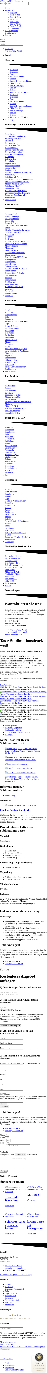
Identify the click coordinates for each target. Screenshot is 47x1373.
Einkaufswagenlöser (13, 397)
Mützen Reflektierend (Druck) (17, 181)
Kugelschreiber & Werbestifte (16, 241)
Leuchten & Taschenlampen (16, 244)
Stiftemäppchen (11, 266)
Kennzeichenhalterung (14, 154)
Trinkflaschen (10, 170)
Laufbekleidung (11, 512)
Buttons (8, 388)
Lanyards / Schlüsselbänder (21, 81)
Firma (2, 1135)
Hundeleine (9, 466)
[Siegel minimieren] (44, 1357)
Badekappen (10, 432)
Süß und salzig (11, 275)
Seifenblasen (10, 448)
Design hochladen (7, 1154)
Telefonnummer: (6, 1048)
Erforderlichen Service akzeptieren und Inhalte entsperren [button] (22, 1346)
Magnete (8, 404)
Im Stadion (9, 335)
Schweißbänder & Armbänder (17, 351)
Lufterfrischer (10, 159)
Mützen (8, 342)
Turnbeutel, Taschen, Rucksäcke (18, 537)
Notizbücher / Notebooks (15, 253)
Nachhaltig (14, 28)
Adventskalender (11, 214)
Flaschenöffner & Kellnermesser (18, 230)
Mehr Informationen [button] (8, 1342)
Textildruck (14, 22)
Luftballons (9, 337)
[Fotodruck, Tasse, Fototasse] (23, 698)
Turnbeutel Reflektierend (15, 195)
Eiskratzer (9, 141)
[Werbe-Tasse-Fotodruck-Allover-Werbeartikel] (23, 703)
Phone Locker (10, 255)
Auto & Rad (15, 15)
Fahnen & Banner (17, 76)
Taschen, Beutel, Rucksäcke (16, 268)
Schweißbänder (11, 445)
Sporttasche (9, 450)
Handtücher (9, 333)
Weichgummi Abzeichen (19, 92)
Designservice (10, 33)
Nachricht (4, 1152)
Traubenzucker (11, 293)
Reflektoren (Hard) (12, 186)
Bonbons (8, 277)
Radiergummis (11, 259)
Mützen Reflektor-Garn (14, 184)
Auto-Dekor (10, 134)
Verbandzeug (10, 175)
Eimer (7, 228)
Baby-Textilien (11, 492)
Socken (13, 88)
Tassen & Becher (12, 362)
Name (2, 1038)
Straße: (3, 1074)
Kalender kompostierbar (14, 565)
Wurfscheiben (10, 461)
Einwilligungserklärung (7, 1359)
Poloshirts (9, 519)
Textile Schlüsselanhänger (15, 367)
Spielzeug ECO (11, 579)
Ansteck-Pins (10, 386)
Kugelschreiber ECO (13, 567)
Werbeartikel (10, 10)
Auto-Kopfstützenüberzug (15, 136)
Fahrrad (13, 79)
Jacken (7, 510)
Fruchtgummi (10, 280)
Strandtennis (10, 452)
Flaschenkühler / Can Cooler (16, 321)
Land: (2, 1089)
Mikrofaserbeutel (11, 250)
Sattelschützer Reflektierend (16, 191)
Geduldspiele (10, 439)
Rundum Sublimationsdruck (15, 810)
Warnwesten (10, 197)
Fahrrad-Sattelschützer (14, 152)
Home (7, 8)
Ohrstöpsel (9, 344)
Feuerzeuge (9, 330)
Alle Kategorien (11, 31)
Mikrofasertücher (17, 83)
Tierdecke (9, 473)
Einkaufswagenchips (13, 395)
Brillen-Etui (9, 221)
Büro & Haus (15, 17)
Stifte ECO (9, 581)
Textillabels (9, 364)
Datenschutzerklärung (18, 1159)
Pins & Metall (15, 24)
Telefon (3, 1140)
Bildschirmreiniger (12, 216)
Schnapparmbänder (12, 166)
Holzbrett (8, 237)
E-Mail (3, 1143)
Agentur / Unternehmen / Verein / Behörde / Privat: (20, 1063)
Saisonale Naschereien (14, 287)
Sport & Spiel (15, 26)
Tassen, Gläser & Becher (15, 273)
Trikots (8, 459)
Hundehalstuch (11, 468)
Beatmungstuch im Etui (14, 138)
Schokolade (9, 289)
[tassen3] (23, 694)
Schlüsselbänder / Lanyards (16, 349)
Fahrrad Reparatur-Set (14, 150)
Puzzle (7, 443)
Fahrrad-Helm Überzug (14, 145)
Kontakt (8, 35)
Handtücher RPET (12, 563)
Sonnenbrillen (10, 168)
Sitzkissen (9, 353)
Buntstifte (9, 436)
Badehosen (9, 430)
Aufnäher (14, 70)
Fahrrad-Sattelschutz (13, 558)
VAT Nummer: (6, 1094)
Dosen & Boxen (11, 223)
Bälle (7, 317)
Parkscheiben (10, 161)
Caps (12, 74)
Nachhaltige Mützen (13, 574)
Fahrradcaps (10, 143)
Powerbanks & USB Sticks (16, 257)
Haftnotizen (9, 234)
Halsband (9, 470)
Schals (7, 346)
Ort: (1, 1084)
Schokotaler (9, 291)
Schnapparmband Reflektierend (17, 193)
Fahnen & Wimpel (12, 328)
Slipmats (8, 355)
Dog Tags (9, 393)
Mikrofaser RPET (12, 572)
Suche (2, 3)
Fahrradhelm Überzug (13, 556)
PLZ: (2, 1079)
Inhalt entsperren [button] (6, 1344)
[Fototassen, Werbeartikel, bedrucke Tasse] (23, 689)
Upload (3, 1007)
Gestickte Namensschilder (15, 232)
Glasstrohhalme (11, 561)
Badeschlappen (11, 315)
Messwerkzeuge (11, 246)
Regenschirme (10, 163)
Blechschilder (10, 390)
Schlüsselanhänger (12, 411)
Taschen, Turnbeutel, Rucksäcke (18, 172)
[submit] (1, 968)
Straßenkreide (10, 457)
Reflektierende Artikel (13, 177)
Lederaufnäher (11, 340)
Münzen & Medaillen (13, 406)
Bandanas (14, 72)
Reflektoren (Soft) (12, 188)
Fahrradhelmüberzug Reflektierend (19, 179)
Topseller (13, 12)
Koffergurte (9, 157)
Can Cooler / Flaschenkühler (16, 225)
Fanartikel (14, 19)
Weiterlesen (9, 1206)
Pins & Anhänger (17, 85)
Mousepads (9, 248)
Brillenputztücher (12, 219)
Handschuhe (10, 505)
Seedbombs (9, 576)
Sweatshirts (9, 528)
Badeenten (9, 427)
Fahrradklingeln (11, 147)
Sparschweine (10, 264)
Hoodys (8, 508)
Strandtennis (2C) (12, 455)
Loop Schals (10, 570)
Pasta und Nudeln (12, 284)
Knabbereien (10, 282)
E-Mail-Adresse (7, 1043)
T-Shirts (13, 90)
